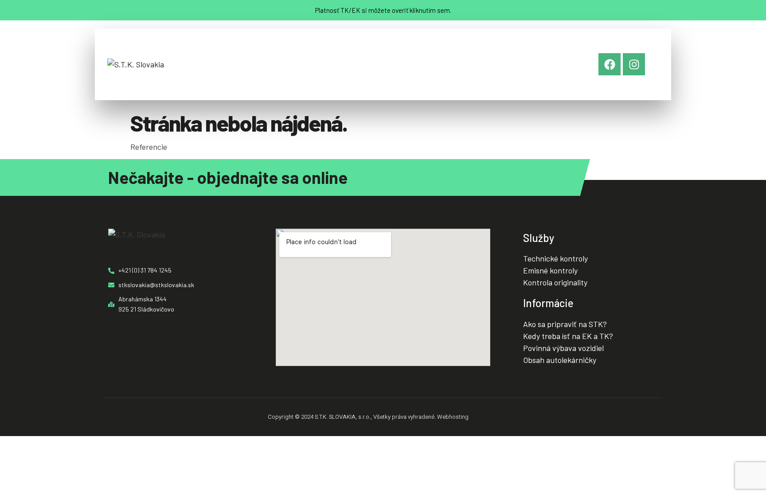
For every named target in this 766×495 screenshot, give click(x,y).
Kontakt (360, 64)
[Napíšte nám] (497, 49)
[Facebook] (609, 64)
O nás (220, 64)
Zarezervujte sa (414, 66)
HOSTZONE (484, 417)
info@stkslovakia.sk (523, 76)
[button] (259, 64)
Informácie (307, 64)
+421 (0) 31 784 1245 (427, 76)
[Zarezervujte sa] (402, 49)
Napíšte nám (506, 66)
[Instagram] (634, 64)
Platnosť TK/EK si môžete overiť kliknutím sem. (383, 10)
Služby (257, 64)
